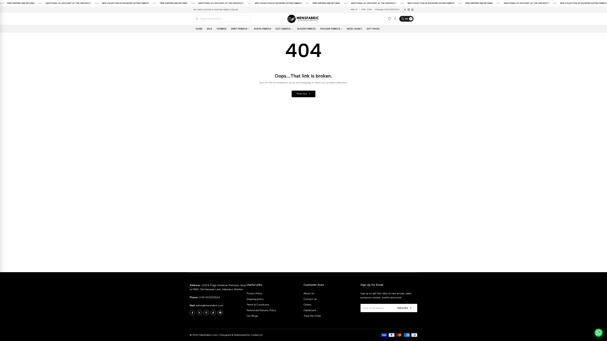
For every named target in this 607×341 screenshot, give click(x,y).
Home (199, 29)
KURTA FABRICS (262, 29)
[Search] (197, 18)
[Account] (395, 19)
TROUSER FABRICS (330, 29)
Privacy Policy (254, 293)
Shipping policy (255, 299)
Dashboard (310, 310)
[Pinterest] (412, 10)
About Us (309, 293)
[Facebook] (405, 10)
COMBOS (222, 29)
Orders (307, 304)
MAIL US (354, 10)
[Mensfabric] (303, 19)
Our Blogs (252, 315)
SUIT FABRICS (283, 29)
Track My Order (312, 315)
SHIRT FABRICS (239, 29)
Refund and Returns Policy (261, 310)
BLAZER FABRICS (306, 29)
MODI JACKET (354, 29)
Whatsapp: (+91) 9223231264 (387, 10)
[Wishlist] (389, 19)
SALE (209, 29)
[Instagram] (409, 10)
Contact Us (310, 299)
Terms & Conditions (258, 304)
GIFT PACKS (373, 29)
